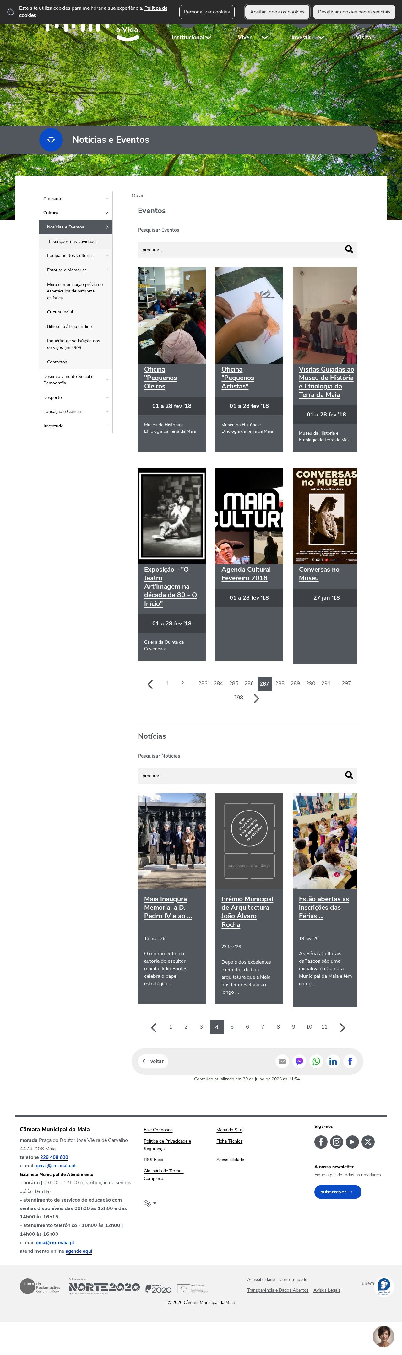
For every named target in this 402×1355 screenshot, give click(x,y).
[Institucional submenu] (208, 25)
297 (346, 683)
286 (249, 683)
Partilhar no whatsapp (316, 1061)
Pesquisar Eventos (158, 230)
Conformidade (293, 1280)
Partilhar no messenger (299, 1061)
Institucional (188, 37)
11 (324, 1027)
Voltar (157, 1061)
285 (233, 683)
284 (218, 683)
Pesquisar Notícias (159, 755)
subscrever (333, 1191)
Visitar (364, 37)
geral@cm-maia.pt (56, 1166)
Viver (245, 37)
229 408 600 (54, 1157)
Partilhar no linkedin (333, 1061)
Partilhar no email (282, 1061)
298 (238, 697)
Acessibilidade (261, 1280)
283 (203, 683)
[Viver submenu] (265, 25)
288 (280, 683)
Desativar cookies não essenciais (354, 11)
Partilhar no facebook (350, 1061)
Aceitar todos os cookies (277, 11)
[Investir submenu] (322, 25)
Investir (301, 37)
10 (309, 1027)
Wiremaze (371, 1283)
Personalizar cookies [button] (207, 11)
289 (295, 683)
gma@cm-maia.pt (55, 1243)
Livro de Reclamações (40, 1286)
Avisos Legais (326, 1290)
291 (326, 683)
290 (310, 683)
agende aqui (79, 1251)
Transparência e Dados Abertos (278, 1290)
